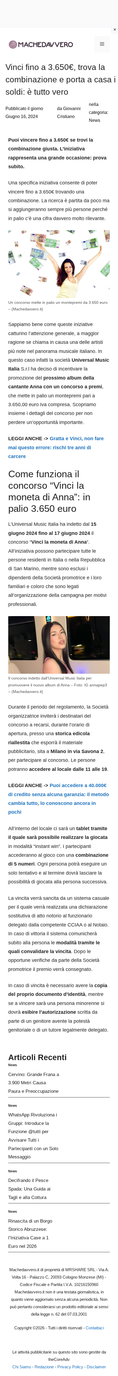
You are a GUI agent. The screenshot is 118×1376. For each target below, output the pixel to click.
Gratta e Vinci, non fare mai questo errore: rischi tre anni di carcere (56, 447)
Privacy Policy (70, 1366)
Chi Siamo (21, 1366)
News (94, 120)
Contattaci (95, 1328)
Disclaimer (96, 1366)
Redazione (44, 1366)
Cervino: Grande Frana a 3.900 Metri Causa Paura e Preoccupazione (33, 1083)
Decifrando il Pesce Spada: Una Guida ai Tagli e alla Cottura (29, 1189)
